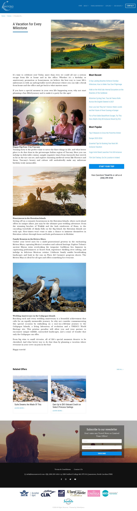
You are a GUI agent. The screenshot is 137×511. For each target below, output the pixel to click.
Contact (130, 6)
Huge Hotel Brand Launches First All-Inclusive (105, 152)
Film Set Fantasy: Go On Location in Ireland (104, 157)
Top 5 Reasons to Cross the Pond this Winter (105, 133)
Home (80, 6)
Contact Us (78, 469)
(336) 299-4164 (106, 178)
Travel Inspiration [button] (97, 6)
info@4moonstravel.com (35, 474)
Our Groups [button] (118, 6)
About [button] (86, 6)
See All (119, 369)
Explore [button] (108, 6)
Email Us (108, 175)
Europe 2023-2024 (95, 138)
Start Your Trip (106, 166)
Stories (9, 16)
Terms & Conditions (63, 469)
